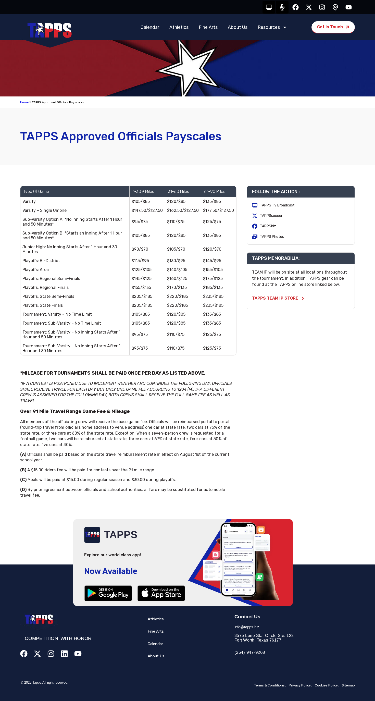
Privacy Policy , (300, 685)
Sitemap (348, 685)
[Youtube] (348, 7)
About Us (237, 27)
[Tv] (268, 7)
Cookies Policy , (327, 685)
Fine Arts (208, 27)
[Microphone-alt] (282, 7)
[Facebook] (295, 7)
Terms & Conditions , (270, 685)
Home (24, 102)
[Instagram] (322, 7)
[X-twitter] (308, 7)
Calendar (150, 27)
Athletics (179, 27)
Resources (269, 27)
